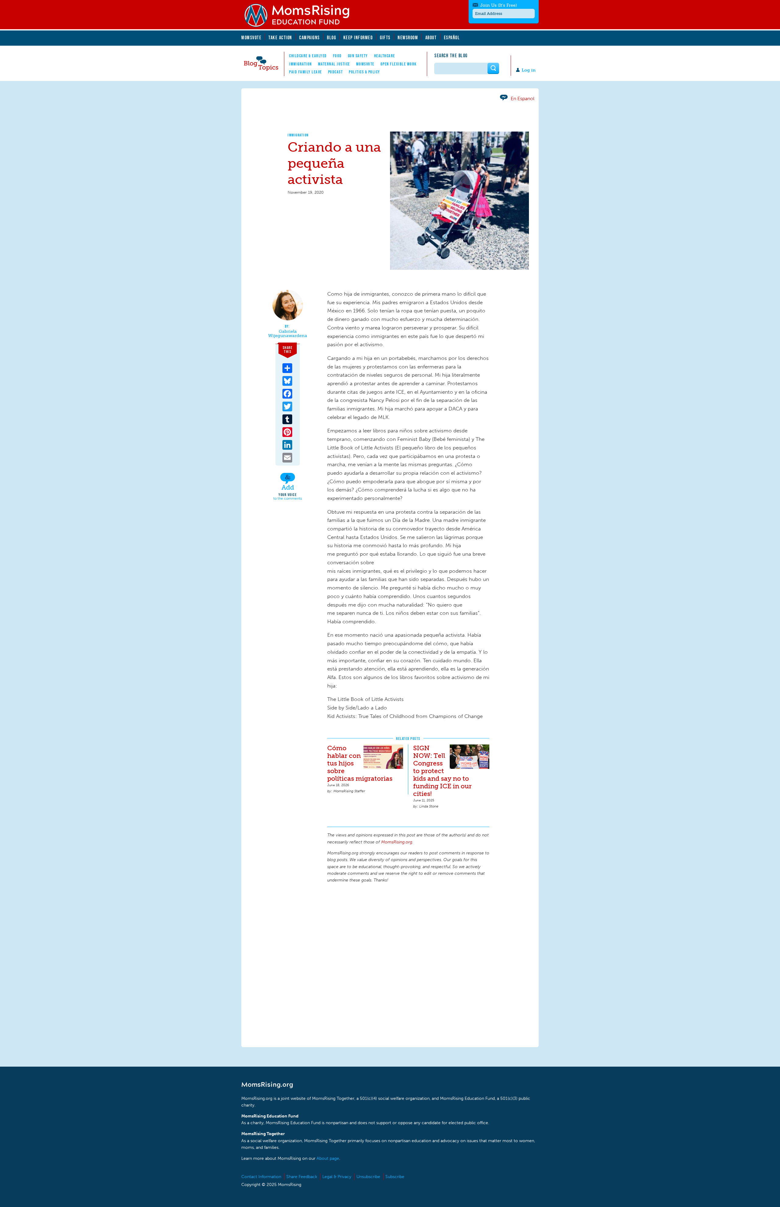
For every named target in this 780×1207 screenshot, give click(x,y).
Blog (331, 37)
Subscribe (394, 1176)
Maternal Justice (334, 64)
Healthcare (384, 55)
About (431, 37)
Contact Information (261, 1176)
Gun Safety (358, 55)
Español (452, 37)
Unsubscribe (368, 1176)
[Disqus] (408, 964)
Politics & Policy (364, 71)
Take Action (280, 37)
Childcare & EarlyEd (308, 55)
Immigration (300, 64)
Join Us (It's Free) (498, 5)
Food (337, 55)
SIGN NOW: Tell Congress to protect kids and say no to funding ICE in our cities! (442, 770)
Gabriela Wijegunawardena (287, 333)
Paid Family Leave (305, 71)
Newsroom (408, 37)
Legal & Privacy (336, 1176)
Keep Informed (358, 37)
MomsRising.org (300, 15)
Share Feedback (301, 1176)
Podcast (335, 71)
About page (328, 1158)
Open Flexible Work (399, 64)
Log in (529, 70)
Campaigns (309, 37)
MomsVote (251, 37)
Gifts (385, 37)
